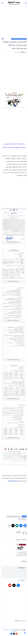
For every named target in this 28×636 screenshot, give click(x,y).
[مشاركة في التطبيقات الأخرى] (9, 525)
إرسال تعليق (21, 567)
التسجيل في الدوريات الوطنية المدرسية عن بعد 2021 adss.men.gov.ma (21, 554)
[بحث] (2, 3)
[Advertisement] (14, 22)
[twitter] (14, 585)
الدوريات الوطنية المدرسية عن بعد (19, 38)
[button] (20, 525)
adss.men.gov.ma (13, 481)
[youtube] (9, 585)
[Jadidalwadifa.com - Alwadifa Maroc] (14, 3)
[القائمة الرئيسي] (26, 3)
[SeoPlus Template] (24, 630)
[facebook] (18, 585)
